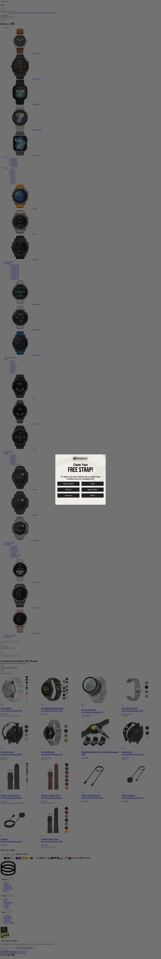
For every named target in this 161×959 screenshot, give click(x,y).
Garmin (68, 490)
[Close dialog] (104, 456)
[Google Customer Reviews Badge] (19, 126)
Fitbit (93, 484)
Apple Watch (92, 490)
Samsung (68, 495)
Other (92, 495)
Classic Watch (68, 484)
